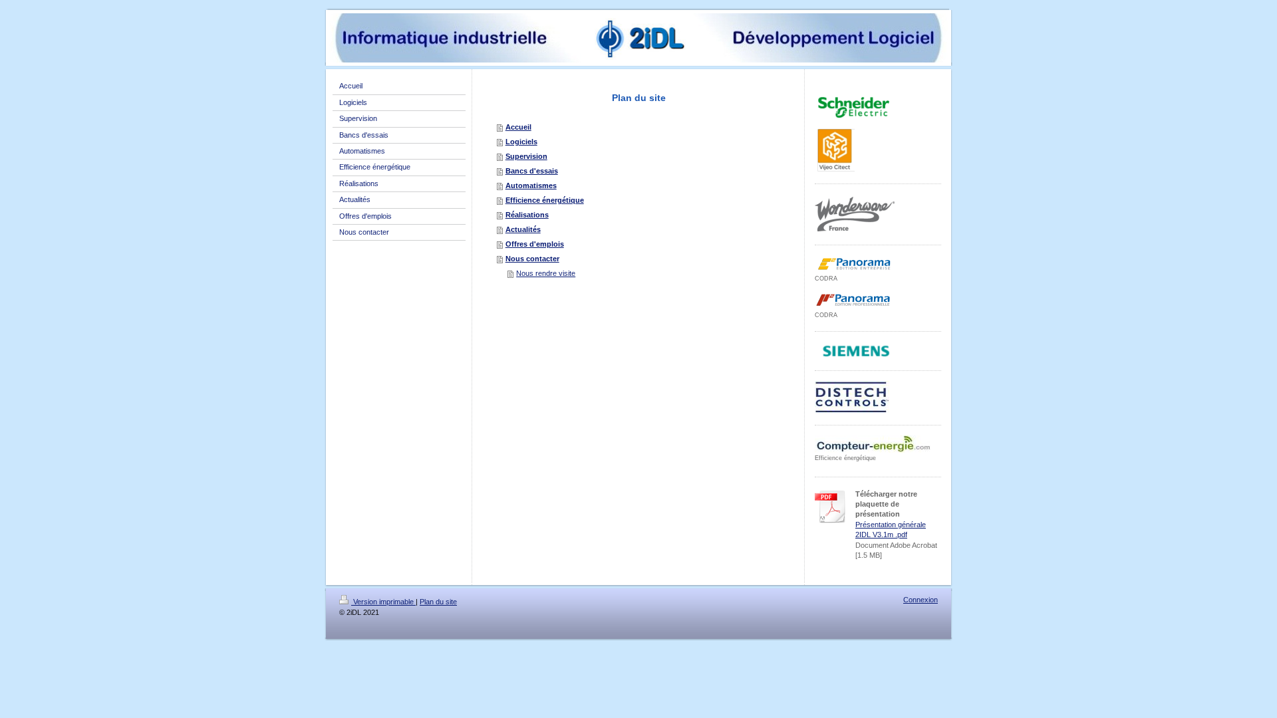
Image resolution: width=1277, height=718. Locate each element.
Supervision (526, 156)
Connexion (920, 600)
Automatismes (531, 185)
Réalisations (527, 215)
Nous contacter (532, 259)
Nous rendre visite (545, 273)
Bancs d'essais (531, 171)
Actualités (523, 229)
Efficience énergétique (544, 200)
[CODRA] (855, 264)
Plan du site (438, 602)
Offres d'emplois (534, 244)
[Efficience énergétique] (872, 444)
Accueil (518, 127)
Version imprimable (383, 602)
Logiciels (521, 142)
